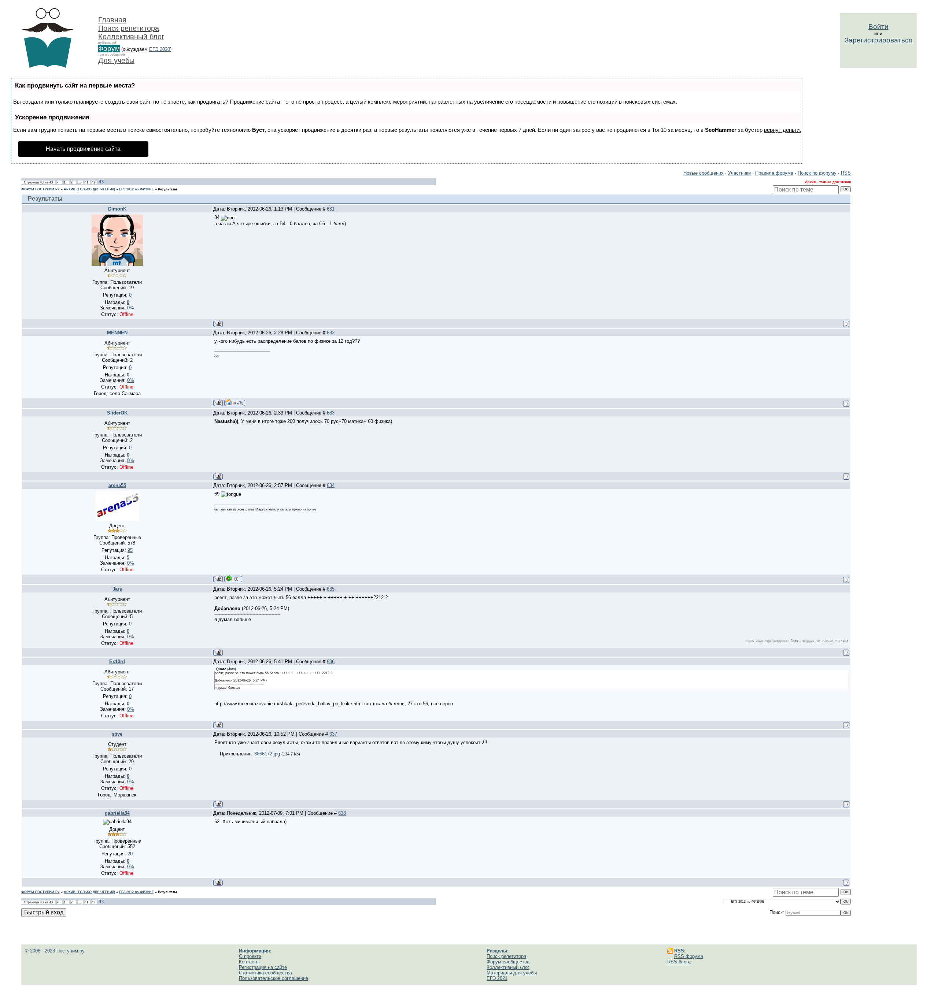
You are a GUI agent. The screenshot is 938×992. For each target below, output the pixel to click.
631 (331, 209)
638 (342, 813)
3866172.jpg (267, 754)
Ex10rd (117, 661)
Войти (878, 26)
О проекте (250, 956)
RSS (846, 173)
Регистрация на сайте (263, 967)
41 (86, 182)
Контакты (249, 962)
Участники (739, 173)
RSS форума (688, 956)
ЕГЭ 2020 (159, 49)
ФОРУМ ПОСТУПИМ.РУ (40, 189)
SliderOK (117, 413)
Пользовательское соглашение (273, 978)
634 (331, 485)
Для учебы (116, 60)
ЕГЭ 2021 (497, 978)
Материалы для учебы (512, 973)
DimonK (117, 209)
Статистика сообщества (265, 973)
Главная (112, 20)
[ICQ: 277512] (233, 578)
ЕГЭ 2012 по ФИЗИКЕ (136, 189)
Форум (109, 48)
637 (333, 734)
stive (117, 734)
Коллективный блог (131, 37)
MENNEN (117, 332)
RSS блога (679, 962)
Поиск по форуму (817, 173)
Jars (117, 589)
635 (331, 589)
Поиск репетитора (128, 28)
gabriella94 (117, 813)
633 (331, 413)
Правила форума (774, 173)
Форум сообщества (508, 962)
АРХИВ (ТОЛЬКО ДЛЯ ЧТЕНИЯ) (89, 189)
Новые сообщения (703, 173)
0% (130, 308)
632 (331, 332)
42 (93, 182)
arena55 (117, 485)
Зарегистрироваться (878, 40)
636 (331, 661)
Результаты (167, 189)
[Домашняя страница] (234, 402)
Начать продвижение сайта (83, 149)
